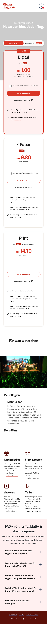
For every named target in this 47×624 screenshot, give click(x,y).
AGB (21, 615)
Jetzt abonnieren (34, 511)
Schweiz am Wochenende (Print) (25, 85)
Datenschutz (32, 615)
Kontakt (13, 615)
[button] (23, 395)
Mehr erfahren (12, 475)
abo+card (17, 120)
